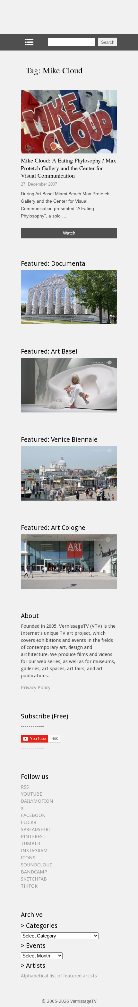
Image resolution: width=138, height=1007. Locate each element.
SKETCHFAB (34, 879)
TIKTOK (29, 886)
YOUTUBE (31, 794)
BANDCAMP (34, 872)
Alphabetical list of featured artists (59, 976)
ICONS (28, 858)
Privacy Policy (35, 687)
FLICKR (28, 822)
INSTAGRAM (34, 851)
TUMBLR (30, 843)
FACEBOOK (33, 815)
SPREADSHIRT (36, 829)
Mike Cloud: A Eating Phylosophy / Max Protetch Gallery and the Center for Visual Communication (68, 167)
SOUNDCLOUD (37, 865)
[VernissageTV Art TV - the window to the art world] (53, 16)
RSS (25, 787)
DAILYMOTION (37, 801)
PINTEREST (33, 836)
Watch (69, 233)
